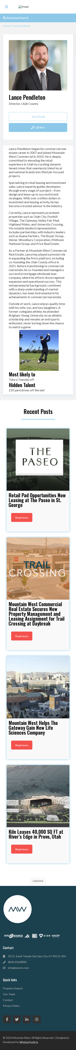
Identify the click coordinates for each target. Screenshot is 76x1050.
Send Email (38, 116)
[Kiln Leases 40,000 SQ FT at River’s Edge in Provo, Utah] (38, 796)
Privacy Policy (11, 1005)
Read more (21, 517)
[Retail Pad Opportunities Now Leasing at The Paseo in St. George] (38, 460)
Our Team (9, 994)
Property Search (13, 988)
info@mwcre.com (18, 967)
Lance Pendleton (27, 97)
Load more (38, 881)
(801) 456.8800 (17, 962)
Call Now (39, 127)
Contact (8, 1000)
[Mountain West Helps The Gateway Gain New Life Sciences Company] (38, 687)
